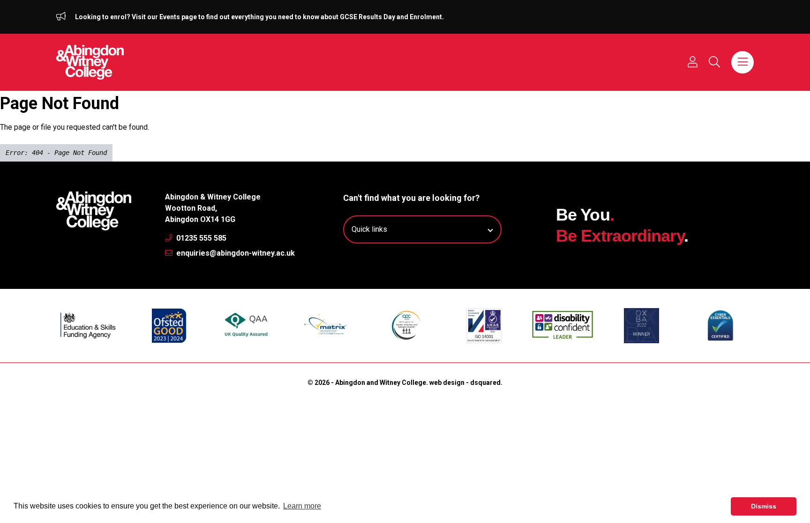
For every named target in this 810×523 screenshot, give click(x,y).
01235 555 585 (200, 238)
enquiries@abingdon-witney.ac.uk (234, 253)
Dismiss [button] (763, 506)
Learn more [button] (302, 506)
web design (447, 382)
